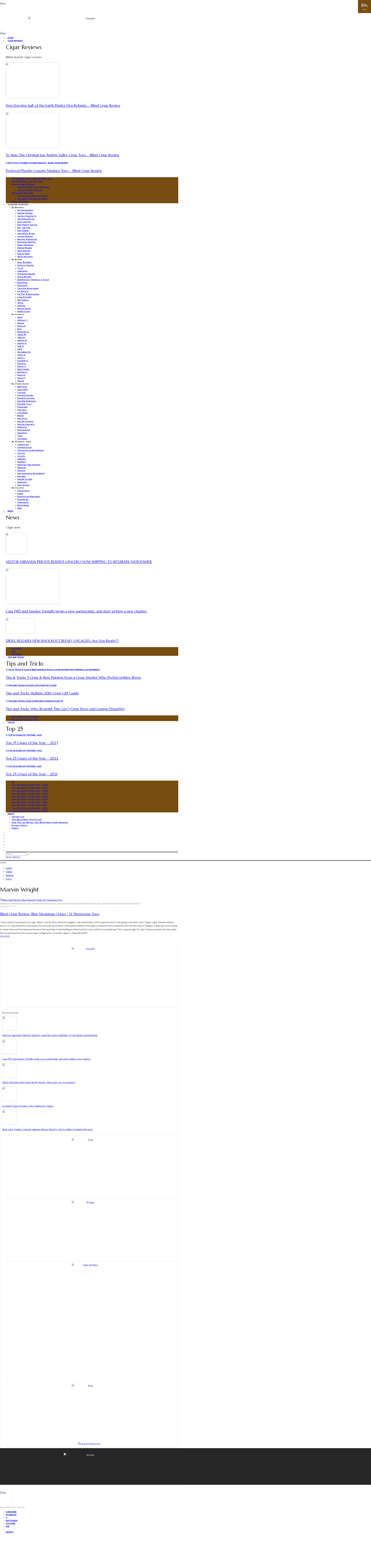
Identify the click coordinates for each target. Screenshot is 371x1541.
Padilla (21, 306)
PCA (14, 651)
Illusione (22, 285)
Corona (21, 392)
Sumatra (22, 482)
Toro (20, 436)
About (11, 814)
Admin (15, 828)
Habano (21, 459)
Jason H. (22, 343)
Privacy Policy (20, 825)
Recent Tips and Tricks (25, 720)
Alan (19, 317)
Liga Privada (24, 297)
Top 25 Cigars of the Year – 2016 (30, 802)
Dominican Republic (28, 496)
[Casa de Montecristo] (89, 1444)
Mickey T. (22, 372)
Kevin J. (21, 366)
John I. (21, 358)
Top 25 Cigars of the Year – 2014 (30, 808)
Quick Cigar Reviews (23, 184)
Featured (79, 903)
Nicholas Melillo (26, 242)
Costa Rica (23, 491)
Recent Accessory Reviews (32, 196)
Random (10, 875)
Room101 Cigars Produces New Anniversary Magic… (28, 1106)
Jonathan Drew (26, 233)
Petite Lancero (26, 424)
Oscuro (21, 470)
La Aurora (23, 291)
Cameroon (23, 444)
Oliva (20, 303)
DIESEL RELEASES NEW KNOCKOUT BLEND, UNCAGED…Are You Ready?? (62, 641)
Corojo (21, 453)
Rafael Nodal (24, 248)
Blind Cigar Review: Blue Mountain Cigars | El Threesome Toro (49, 914)
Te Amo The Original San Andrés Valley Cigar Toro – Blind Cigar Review (62, 155)
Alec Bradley (24, 262)
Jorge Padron (25, 236)
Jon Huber (23, 231)
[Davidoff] (89, 18)
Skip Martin (23, 251)
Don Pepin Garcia (27, 225)
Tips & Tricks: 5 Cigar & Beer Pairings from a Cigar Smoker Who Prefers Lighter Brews (73, 677)
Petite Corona (25, 421)
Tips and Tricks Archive (25, 717)
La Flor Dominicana (28, 294)
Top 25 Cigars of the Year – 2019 (30, 794)
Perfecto (22, 418)
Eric (19, 329)
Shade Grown (24, 479)
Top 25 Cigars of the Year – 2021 (31, 774)
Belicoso (22, 387)
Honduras (23, 499)
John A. (21, 355)
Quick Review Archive (29, 190)
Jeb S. (20, 346)
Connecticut (24, 447)
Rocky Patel (24, 309)
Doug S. (21, 326)
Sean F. (21, 378)
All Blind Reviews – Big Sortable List (32, 179)
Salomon (22, 433)
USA (19, 508)
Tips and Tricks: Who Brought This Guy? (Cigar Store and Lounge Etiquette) (65, 709)
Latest (9, 868)
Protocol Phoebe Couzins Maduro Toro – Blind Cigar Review (54, 170)
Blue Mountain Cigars (28, 903)
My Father (23, 300)
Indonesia (23, 502)
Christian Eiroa (25, 219)
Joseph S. (22, 361)
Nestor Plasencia (27, 239)
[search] (28, 854)
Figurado (22, 407)
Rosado (21, 476)
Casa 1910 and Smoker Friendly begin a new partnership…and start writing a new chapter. (76, 611)
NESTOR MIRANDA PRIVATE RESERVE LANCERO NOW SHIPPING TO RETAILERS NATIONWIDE (79, 562)
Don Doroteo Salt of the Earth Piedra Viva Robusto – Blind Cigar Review (63, 105)
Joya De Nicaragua (28, 288)
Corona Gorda (25, 395)
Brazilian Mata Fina (45, 903)
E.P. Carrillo (24, 228)
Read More (5, 936)
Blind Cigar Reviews (10, 903)
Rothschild (23, 430)
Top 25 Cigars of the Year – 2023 (32, 743)
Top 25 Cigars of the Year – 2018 (30, 796)
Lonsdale (22, 413)
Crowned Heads (26, 274)
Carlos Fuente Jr (26, 216)
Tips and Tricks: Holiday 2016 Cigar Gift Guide (42, 693)
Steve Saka (23, 254)
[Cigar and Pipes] (89, 1265)
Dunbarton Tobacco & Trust (33, 280)
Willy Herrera (25, 257)
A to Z (9, 879)
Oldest (9, 871)
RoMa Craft (23, 311)
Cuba (20, 494)
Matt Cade (23, 369)
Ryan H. (21, 375)
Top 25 (11, 722)
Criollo (21, 456)
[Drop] (89, 1140)
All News (16, 648)
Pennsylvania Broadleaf (30, 473)
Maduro (21, 462)
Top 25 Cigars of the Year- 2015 (29, 805)
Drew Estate (24, 277)
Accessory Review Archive (32, 199)
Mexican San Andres (28, 465)
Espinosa (22, 283)
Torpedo (22, 439)
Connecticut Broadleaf (30, 450)
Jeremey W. (24, 352)
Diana (20, 323)
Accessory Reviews (22, 193)
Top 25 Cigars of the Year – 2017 (30, 799)
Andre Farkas (24, 213)
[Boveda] (89, 1455)
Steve (20, 381)
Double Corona (26, 398)
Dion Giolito (24, 222)
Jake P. (21, 337)
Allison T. (22, 320)
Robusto (22, 427)
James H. (22, 340)
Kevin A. (22, 364)
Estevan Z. (23, 332)
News (10, 511)
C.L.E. (20, 268)
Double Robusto (26, 401)
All (13, 782)
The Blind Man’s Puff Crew (27, 820)
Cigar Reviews (15, 41)
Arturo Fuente (25, 265)
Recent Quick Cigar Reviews (33, 187)
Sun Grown (23, 485)
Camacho (22, 271)
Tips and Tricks (16, 657)
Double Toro (24, 404)
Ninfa (20, 416)
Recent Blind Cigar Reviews (27, 181)
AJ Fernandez (25, 210)
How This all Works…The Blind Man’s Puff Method (40, 822)
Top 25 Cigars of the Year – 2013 (30, 811)
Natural (21, 468)
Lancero (22, 410)
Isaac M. (22, 335)
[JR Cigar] (89, 1202)
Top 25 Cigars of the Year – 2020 (30, 791)
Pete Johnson (25, 245)
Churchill (22, 390)
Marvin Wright (115, 903)
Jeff (19, 349)
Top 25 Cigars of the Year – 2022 (32, 758)
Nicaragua (23, 505)
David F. (67, 903)
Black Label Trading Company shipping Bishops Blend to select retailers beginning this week (47, 1129)
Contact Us (18, 817)
